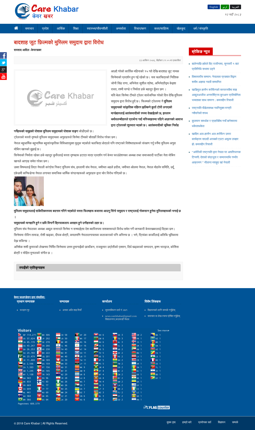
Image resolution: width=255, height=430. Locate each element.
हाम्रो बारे (187, 422)
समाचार (29, 28)
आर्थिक (61, 28)
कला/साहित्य (161, 28)
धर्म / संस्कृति (200, 28)
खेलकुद (181, 28)
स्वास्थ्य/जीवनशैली (97, 28)
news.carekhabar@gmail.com (121, 316)
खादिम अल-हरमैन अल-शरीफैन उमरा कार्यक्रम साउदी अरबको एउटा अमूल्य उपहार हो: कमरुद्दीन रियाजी (215, 139)
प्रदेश (45, 28)
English (214, 6)
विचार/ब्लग (140, 28)
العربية (235, 6)
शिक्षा (76, 28)
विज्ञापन (222, 422)
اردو (225, 6)
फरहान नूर (24, 310)
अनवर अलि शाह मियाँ (72, 310)
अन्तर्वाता (121, 28)
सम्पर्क (235, 422)
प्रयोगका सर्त (205, 422)
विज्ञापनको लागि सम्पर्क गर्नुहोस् (161, 310)
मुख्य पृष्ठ (171, 422)
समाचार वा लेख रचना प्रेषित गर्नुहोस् (164, 316)
